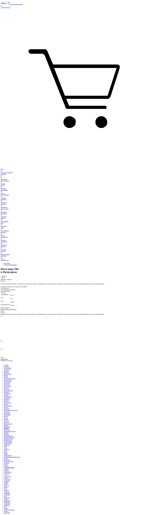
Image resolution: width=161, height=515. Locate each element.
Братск (6, 375)
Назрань (6, 433)
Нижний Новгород (9, 437)
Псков (6, 458)
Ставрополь (7, 476)
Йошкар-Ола (7, 402)
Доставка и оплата (6, 172)
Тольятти (6, 485)
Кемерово (7, 408)
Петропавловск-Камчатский (12, 457)
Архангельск (7, 368)
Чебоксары (7, 501)
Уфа (5, 496)
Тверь (5, 484)
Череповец (7, 504)
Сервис (3, 174)
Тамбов (6, 482)
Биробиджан (7, 374)
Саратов (6, 470)
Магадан (6, 422)
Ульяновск (7, 493)
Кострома (6, 411)
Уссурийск (7, 494)
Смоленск (7, 473)
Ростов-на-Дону (8, 461)
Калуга (6, 407)
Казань (6, 404)
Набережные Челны (9, 431)
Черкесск (6, 505)
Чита (5, 507)
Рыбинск (6, 463)
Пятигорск (7, 460)
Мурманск (7, 430)
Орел (5, 448)
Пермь (6, 454)
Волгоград (7, 384)
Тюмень (6, 490)
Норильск (7, 445)
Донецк (6, 395)
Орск (5, 451)
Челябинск (7, 502)
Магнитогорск (8, 424)
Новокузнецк (8, 440)
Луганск (6, 421)
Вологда (6, 387)
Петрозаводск (8, 455)
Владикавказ (7, 381)
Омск (5, 446)
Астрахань (7, 369)
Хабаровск (7, 497)
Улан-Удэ (6, 491)
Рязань (6, 464)
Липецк (6, 419)
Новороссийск (8, 442)
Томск (6, 487)
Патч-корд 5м (8, 309)
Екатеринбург (8, 396)
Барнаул (6, 371)
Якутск (6, 511)
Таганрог (6, 481)
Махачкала (7, 427)
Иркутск (6, 401)
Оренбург (7, 449)
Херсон (6, 499)
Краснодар (7, 413)
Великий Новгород (9, 378)
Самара (6, 466)
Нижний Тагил (8, 439)
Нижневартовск (8, 436)
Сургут (6, 478)
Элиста (6, 508)
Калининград (8, 405)
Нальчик (6, 434)
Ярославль (7, 513)
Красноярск (7, 415)
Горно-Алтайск (8, 390)
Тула (5, 488)
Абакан (6, 365)
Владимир (7, 383)
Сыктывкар (7, 479)
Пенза (5, 452)
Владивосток (7, 380)
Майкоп (6, 425)
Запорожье (7, 398)
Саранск (6, 469)
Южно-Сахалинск (9, 510)
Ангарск (6, 366)
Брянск (6, 377)
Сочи (5, 475)
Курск (5, 418)
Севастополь (7, 472)
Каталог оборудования (16, 4)
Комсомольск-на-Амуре (11, 410)
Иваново (6, 399)
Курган (6, 416)
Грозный (6, 392)
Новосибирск (8, 443)
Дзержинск (7, 393)
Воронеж (6, 389)
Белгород (6, 372)
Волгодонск (7, 386)
